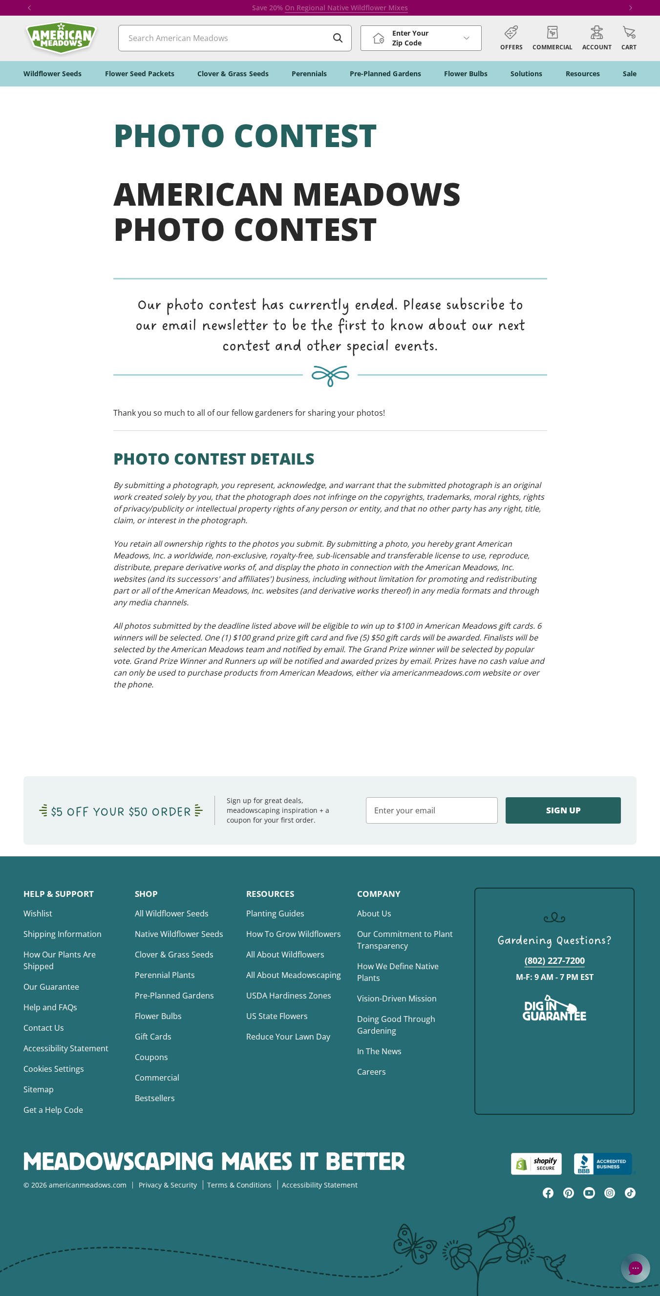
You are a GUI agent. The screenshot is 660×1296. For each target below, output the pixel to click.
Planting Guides (275, 913)
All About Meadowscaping (293, 975)
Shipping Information (62, 934)
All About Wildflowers (285, 954)
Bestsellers (155, 1098)
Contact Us (43, 1027)
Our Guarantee (51, 986)
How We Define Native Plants (398, 972)
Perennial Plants (165, 975)
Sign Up (563, 810)
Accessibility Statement (65, 1048)
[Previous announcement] (29, 8)
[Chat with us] (635, 1268)
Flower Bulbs (158, 1016)
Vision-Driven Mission (397, 998)
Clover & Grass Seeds (174, 954)
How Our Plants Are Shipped (59, 960)
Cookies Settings (53, 1068)
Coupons (151, 1057)
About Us (374, 913)
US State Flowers (277, 1016)
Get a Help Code (53, 1110)
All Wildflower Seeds (172, 913)
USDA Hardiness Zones (288, 995)
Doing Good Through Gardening (396, 1025)
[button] (629, 38)
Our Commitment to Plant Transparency (405, 940)
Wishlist (37, 913)
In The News (379, 1051)
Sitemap (38, 1089)
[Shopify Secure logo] (536, 1164)
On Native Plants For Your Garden (357, 7)
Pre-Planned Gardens (174, 995)
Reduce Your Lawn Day (288, 1036)
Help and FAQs (50, 1007)
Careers (371, 1071)
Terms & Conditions (239, 1185)
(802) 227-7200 (555, 960)
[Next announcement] (631, 8)
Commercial (157, 1077)
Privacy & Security (168, 1185)
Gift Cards (153, 1036)
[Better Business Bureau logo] (605, 1164)
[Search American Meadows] (338, 38)
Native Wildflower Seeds (179, 934)
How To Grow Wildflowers (293, 934)
